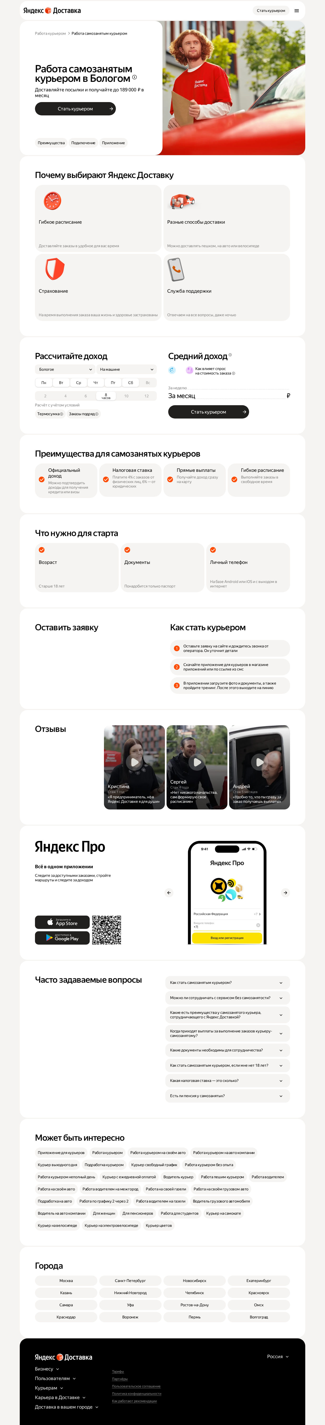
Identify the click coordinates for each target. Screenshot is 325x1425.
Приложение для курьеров (61, 1152)
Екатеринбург (258, 1280)
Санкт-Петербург (130, 1280)
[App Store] (62, 922)
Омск (258, 1305)
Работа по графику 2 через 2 (103, 1201)
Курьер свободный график (154, 1165)
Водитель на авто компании (61, 1213)
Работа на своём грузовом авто (221, 1189)
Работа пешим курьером (222, 1177)
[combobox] (63, 369)
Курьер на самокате (223, 1213)
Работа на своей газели (166, 1189)
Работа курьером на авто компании (224, 1152)
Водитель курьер (178, 1177)
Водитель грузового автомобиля (221, 1201)
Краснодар (66, 1317)
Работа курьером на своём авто (158, 1152)
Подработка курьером (104, 1165)
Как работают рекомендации (134, 1401)
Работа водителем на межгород (110, 1189)
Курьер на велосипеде (57, 1225)
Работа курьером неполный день (66, 1177)
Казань (66, 1293)
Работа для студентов (180, 1213)
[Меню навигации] (296, 10)
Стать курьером (271, 10)
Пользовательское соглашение (136, 1386)
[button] (227, 982)
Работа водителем (268, 1177)
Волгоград (259, 1317)
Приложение (113, 143)
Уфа (130, 1305)
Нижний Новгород (130, 1293)
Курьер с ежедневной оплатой (129, 1177)
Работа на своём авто (56, 1189)
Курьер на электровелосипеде (111, 1225)
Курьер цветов (159, 1225)
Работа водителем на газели (160, 1201)
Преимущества (51, 143)
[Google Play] (62, 938)
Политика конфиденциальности (136, 1393)
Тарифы (118, 1371)
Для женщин (104, 1213)
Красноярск (259, 1293)
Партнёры (120, 1379)
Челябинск (194, 1293)
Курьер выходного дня (57, 1165)
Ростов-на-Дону (195, 1305)
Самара (66, 1305)
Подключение (83, 143)
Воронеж (130, 1317)
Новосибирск (194, 1280)
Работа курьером (50, 33)
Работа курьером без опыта (209, 1165)
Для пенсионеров (138, 1213)
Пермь (194, 1317)
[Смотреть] (134, 767)
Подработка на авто (55, 1201)
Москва (66, 1280)
